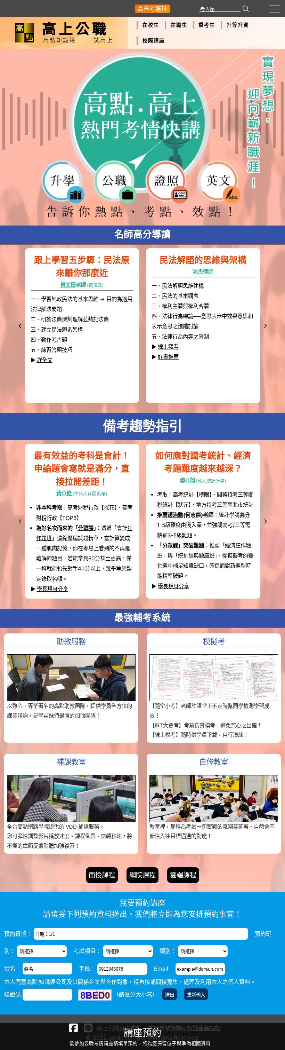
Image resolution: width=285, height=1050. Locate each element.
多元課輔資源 (172, 535)
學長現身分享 (52, 589)
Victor (198, 285)
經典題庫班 (212, 515)
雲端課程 (183, 875)
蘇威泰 (76, 285)
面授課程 (102, 875)
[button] (20, 326)
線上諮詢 (57, 558)
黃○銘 (185, 480)
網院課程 (142, 875)
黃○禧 (66, 493)
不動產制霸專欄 (70, 568)
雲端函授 (93, 548)
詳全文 (165, 380)
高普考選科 (152, 8)
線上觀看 (47, 339)
